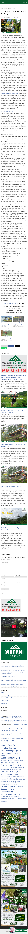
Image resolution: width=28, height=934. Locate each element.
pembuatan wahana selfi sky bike (9, 782)
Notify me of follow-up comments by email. (11, 582)
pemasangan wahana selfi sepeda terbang (11, 769)
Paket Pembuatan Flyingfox (17, 760)
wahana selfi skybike (21, 798)
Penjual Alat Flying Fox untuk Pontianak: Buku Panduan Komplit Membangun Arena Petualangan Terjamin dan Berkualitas (13, 377)
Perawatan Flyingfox (19, 786)
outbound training (17, 84)
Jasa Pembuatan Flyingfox (11, 753)
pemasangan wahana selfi (17, 767)
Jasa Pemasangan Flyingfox (11, 751)
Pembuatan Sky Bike (5, 778)
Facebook (12, 345)
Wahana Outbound (5, 796)
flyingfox (13, 738)
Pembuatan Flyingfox (9, 6)
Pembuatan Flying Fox (9, 774)
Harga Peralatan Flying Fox (19, 740)
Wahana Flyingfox (14, 794)
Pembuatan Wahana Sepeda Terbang (9, 784)
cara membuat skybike (6, 738)
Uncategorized (4, 703)
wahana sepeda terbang (13, 799)
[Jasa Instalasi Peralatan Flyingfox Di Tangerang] (6, 333)
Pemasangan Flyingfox (11, 765)
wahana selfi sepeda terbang (8, 798)
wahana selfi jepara (15, 796)
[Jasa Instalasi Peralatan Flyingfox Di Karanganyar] (18, 319)
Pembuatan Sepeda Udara (18, 776)
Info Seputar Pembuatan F (11, 303)
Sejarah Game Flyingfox (7, 111)
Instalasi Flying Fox (8, 745)
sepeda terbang (7, 792)
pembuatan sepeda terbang (6, 776)
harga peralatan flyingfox (8, 743)
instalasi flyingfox (8, 748)
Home (2, 6)
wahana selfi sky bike (4, 799)
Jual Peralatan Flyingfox (12, 758)
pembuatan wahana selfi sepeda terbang (10, 781)
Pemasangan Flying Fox (10, 762)
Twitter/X (18, 345)
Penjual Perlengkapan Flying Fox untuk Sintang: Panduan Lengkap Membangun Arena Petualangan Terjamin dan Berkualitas (13, 666)
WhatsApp (4, 348)
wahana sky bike (20, 799)
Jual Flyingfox (4, 755)
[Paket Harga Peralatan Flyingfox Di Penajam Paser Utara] (6, 319)
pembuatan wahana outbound (6, 779)
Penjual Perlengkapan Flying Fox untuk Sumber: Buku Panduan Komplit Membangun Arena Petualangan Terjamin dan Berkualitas (13, 680)
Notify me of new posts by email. (9, 585)
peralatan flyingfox (8, 786)
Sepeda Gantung (4, 700)
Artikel (2, 692)
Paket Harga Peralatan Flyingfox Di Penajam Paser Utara (6, 324)
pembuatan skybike (14, 778)
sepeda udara (17, 791)
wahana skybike (4, 801)
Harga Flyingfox (7, 741)
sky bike (4, 794)
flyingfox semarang (19, 738)
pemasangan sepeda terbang (6, 767)
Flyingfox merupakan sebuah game (9, 93)
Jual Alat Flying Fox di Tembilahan (8, 676)
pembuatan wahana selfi (19, 779)
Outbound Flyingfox (5, 760)
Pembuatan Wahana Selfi (6, 697)
